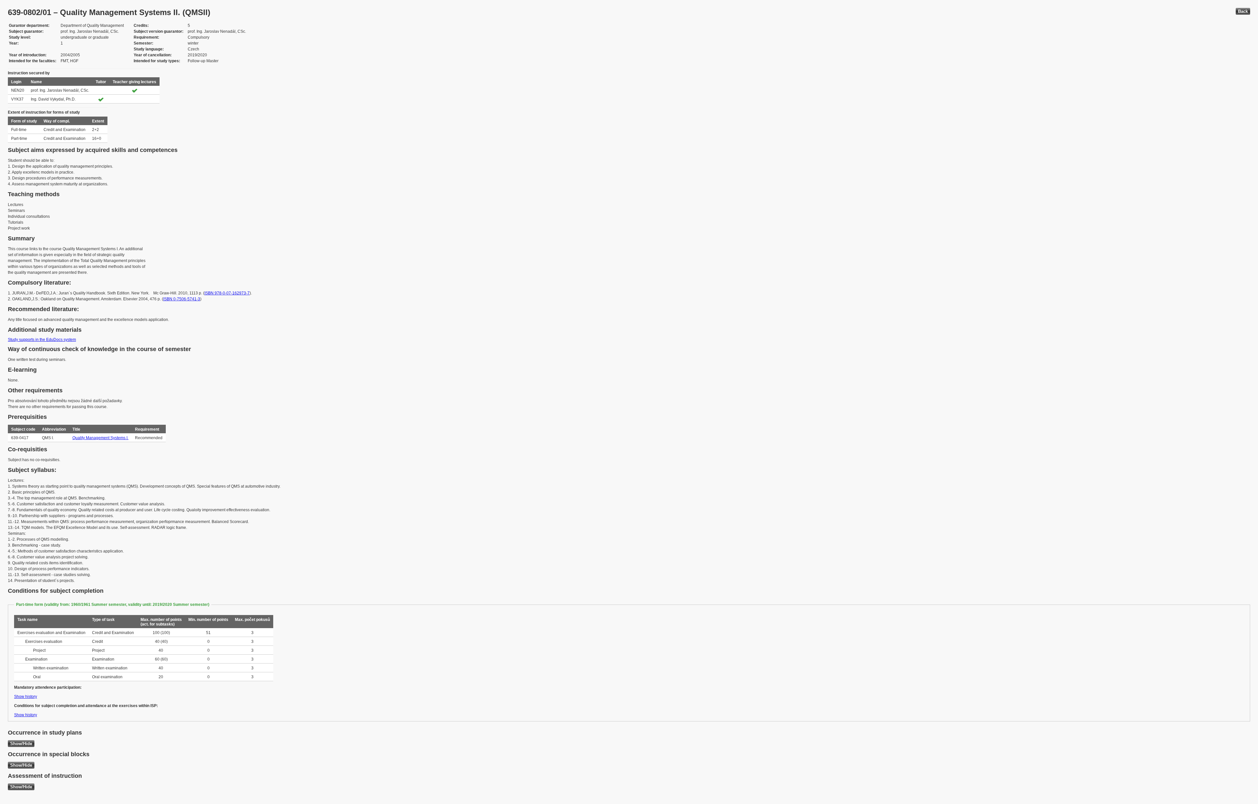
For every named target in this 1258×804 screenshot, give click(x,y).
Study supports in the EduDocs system (42, 339)
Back (1243, 11)
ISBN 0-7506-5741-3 (181, 299)
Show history (25, 696)
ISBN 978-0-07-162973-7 (227, 293)
